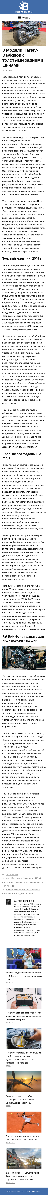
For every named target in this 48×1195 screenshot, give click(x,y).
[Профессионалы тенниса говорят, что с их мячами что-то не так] (24, 1130)
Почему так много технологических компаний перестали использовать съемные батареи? (24, 1016)
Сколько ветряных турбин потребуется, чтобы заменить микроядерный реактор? (21, 1099)
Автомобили (12, 874)
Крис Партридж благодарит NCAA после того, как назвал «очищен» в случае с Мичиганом (23, 882)
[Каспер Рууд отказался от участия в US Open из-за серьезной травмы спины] (24, 967)
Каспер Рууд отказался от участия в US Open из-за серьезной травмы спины (24, 976)
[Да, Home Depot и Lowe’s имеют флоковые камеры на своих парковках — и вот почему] (24, 1167)
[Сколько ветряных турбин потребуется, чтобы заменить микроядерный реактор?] (24, 1091)
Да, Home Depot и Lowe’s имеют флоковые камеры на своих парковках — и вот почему (22, 1176)
